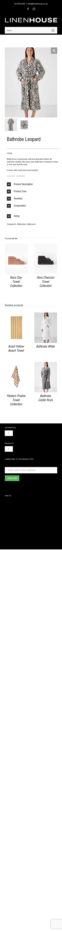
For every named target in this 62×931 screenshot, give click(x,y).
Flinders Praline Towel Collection (16, 400)
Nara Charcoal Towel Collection (45, 282)
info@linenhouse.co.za (38, 4)
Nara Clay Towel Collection (16, 282)
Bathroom (31, 224)
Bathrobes (21, 224)
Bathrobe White (45, 346)
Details (16, 259)
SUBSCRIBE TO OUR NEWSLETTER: (21, 465)
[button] (54, 50)
